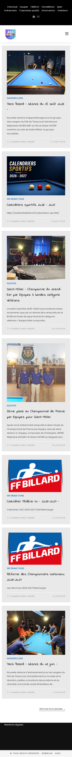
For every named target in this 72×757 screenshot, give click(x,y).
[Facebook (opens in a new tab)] (34, 17)
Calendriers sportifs (29, 10)
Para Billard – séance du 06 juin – (32, 664)
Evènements (10, 10)
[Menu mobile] (66, 33)
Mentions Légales (13, 724)
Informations (48, 10)
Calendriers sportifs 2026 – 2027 (31, 205)
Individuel (12, 6)
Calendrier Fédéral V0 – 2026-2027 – (33, 501)
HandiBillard (48, 6)
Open (59, 6)
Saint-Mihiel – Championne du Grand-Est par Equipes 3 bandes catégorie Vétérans (34, 295)
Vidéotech (62, 10)
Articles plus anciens (52, 709)
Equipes (24, 6)
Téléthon (34, 6)
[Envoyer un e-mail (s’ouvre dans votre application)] (38, 17)
